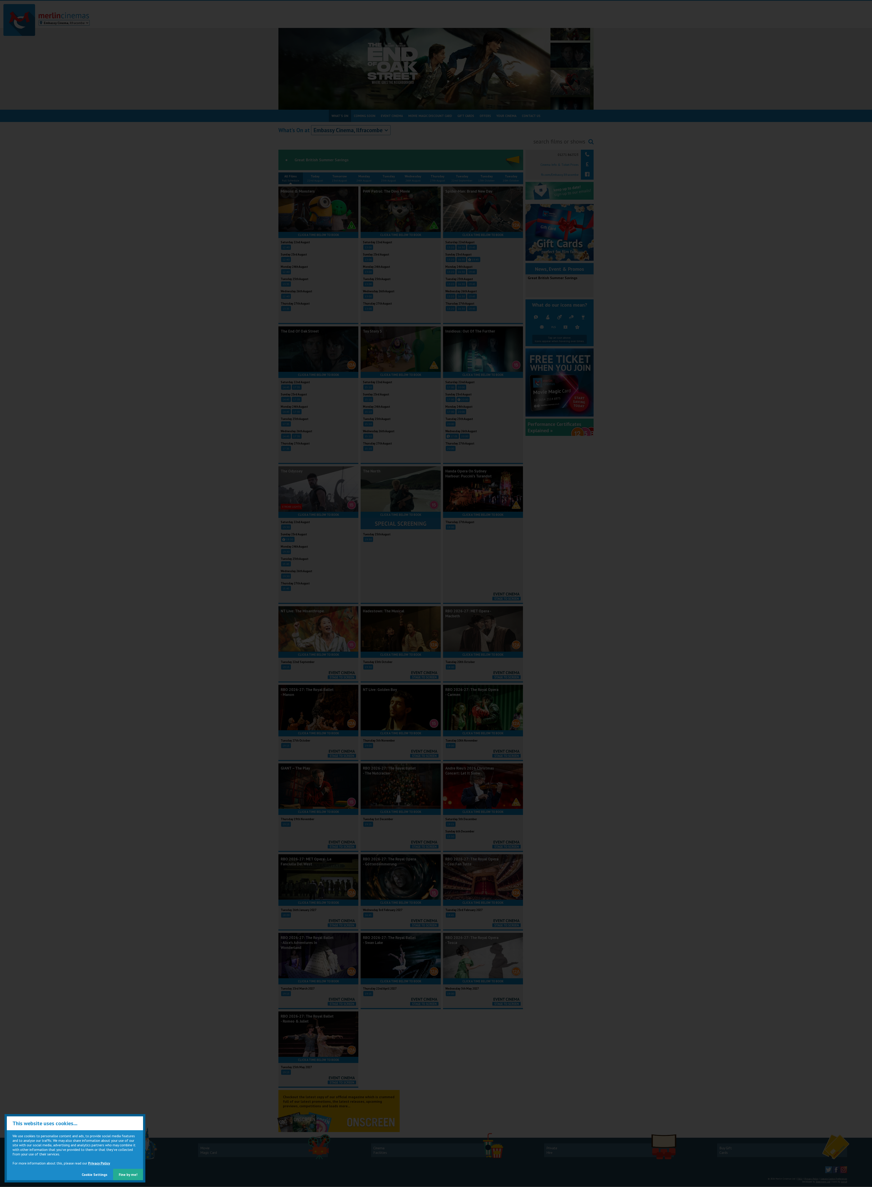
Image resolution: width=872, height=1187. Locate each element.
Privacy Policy (99, 1163)
